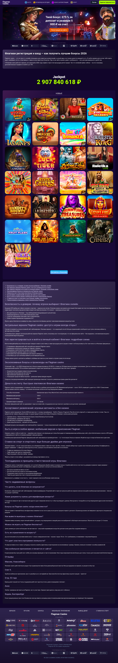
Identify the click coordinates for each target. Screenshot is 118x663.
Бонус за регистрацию (61, 2)
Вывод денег (83, 611)
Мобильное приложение (61, 611)
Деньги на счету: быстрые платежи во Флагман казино (25, 293)
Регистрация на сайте (59, 30)
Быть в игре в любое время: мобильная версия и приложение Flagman (29, 296)
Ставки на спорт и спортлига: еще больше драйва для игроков (27, 298)
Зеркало (12, 611)
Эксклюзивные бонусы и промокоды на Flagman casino (25, 291)
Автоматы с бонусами (59, 272)
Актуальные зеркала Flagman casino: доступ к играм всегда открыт (29, 287)
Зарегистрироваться (107, 2)
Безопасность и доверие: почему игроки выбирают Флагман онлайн (29, 286)
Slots (29, 2)
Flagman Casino (6, 2)
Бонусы (41, 611)
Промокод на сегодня (43, 2)
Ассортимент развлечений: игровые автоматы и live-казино (26, 295)
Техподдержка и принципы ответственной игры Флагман (25, 300)
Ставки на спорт (102, 611)
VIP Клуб (27, 611)
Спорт (75, 2)
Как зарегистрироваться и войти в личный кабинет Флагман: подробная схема (32, 289)
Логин (94, 2)
